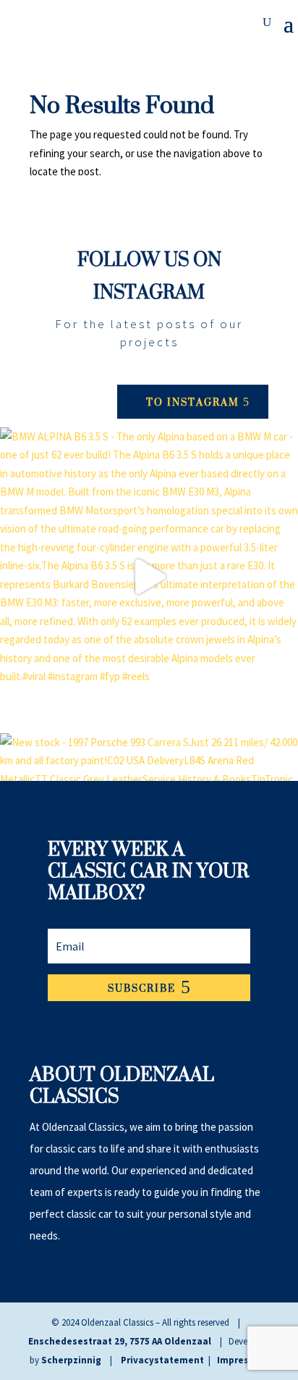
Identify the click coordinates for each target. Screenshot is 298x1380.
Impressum (242, 1360)
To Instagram (192, 401)
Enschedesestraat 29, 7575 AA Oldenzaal (119, 1341)
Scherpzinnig (71, 1360)
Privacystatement (162, 1360)
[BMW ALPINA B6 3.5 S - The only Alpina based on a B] (149, 576)
